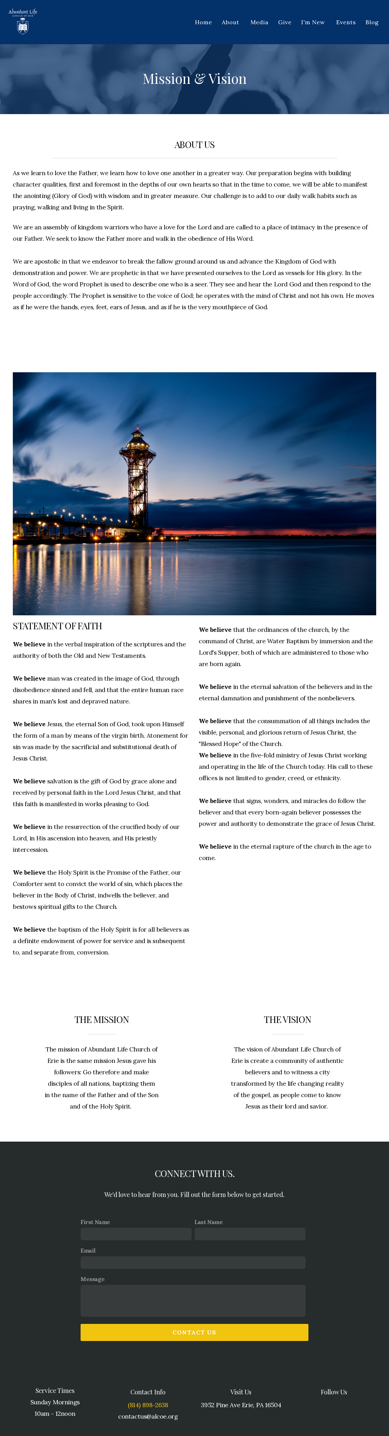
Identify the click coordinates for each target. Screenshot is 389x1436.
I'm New (314, 22)
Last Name (209, 1221)
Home (203, 22)
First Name (95, 1221)
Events (346, 22)
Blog (372, 22)
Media (260, 22)
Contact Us (194, 1332)
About (231, 22)
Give (285, 22)
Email (88, 1250)
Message (93, 1279)
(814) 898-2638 (148, 1405)
